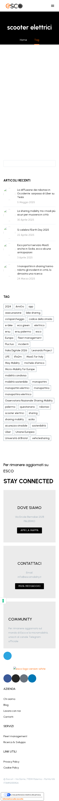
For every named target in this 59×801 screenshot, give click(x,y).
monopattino (41, 388)
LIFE (7, 356)
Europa (9, 337)
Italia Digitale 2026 (16, 350)
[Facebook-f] (7, 678)
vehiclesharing (40, 438)
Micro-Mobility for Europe (20, 369)
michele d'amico (34, 362)
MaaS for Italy (34, 356)
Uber (8, 431)
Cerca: (52, 163)
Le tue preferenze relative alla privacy (25, 795)
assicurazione (13, 312)
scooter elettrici (14, 413)
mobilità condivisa (15, 375)
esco (38, 331)
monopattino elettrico (18, 394)
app (31, 306)
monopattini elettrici (17, 388)
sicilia (31, 419)
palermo (10, 406)
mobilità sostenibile (16, 381)
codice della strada (40, 319)
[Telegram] (7, 656)
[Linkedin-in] (32, 678)
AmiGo (20, 306)
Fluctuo (9, 344)
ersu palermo (23, 331)
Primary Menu (53, 5)
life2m (18, 356)
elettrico (39, 325)
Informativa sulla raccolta (13, 799)
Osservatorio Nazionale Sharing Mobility (29, 400)
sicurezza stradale (16, 425)
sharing (33, 413)
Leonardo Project (42, 350)
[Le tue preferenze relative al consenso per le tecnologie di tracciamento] (3, 601)
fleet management (29, 337)
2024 (8, 306)
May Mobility (12, 362)
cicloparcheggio (14, 319)
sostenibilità (39, 425)
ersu (7, 331)
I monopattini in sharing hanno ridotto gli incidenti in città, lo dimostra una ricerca (35, 270)
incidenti (23, 344)
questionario (27, 406)
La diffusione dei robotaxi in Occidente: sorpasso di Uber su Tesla (35, 193)
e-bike (9, 325)
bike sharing (33, 312)
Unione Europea (25, 431)
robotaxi (44, 406)
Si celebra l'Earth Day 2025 (33, 229)
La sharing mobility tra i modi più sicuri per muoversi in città (36, 212)
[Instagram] (16, 678)
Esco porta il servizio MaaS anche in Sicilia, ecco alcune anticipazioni (34, 249)
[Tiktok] (24, 678)
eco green (23, 325)
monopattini (39, 381)
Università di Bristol (16, 438)
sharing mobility (14, 419)
